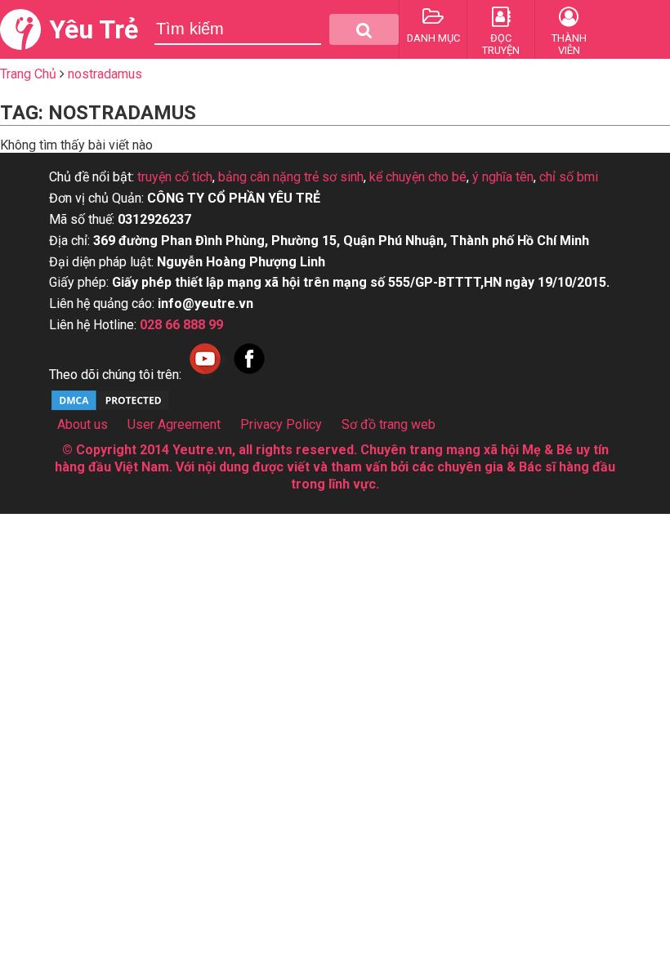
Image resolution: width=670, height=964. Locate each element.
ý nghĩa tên (503, 177)
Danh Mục (433, 38)
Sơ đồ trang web (389, 424)
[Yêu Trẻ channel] (205, 374)
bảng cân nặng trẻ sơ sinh (291, 177)
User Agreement (174, 424)
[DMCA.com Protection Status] (110, 408)
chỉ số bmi (568, 177)
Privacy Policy (281, 424)
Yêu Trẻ (93, 29)
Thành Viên (569, 44)
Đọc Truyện (501, 44)
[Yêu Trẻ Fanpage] (249, 374)
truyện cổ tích (174, 177)
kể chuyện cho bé (418, 177)
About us (82, 424)
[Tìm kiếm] (364, 29)
